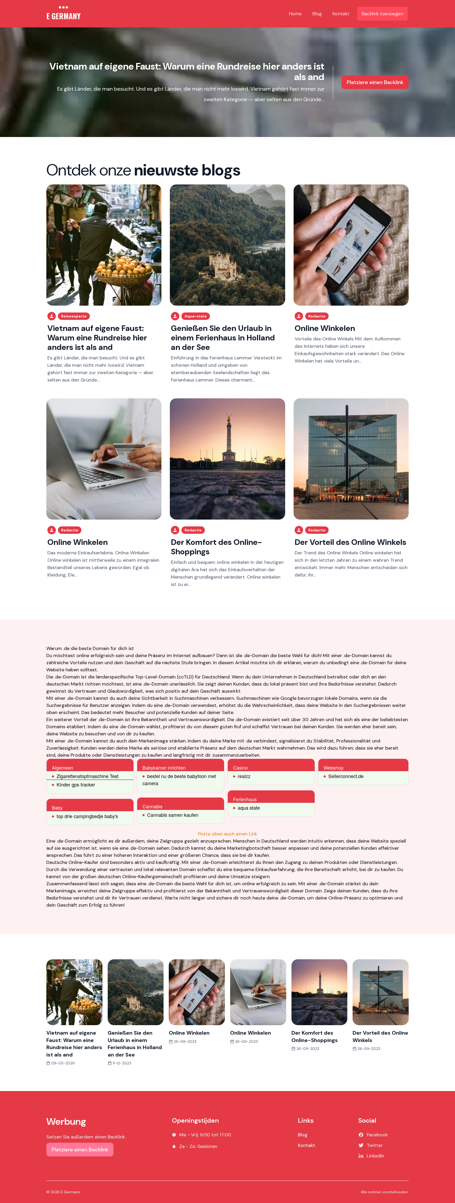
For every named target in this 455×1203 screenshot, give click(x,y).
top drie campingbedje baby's (87, 816)
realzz (244, 775)
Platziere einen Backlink (375, 82)
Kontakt (340, 14)
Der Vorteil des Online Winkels (350, 542)
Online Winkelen (325, 328)
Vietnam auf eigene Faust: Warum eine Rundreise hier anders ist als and (187, 71)
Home (295, 14)
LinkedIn (375, 1156)
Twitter (375, 1145)
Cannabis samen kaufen (172, 814)
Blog (317, 14)
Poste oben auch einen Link (227, 834)
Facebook (377, 1135)
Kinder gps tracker (76, 784)
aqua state (249, 807)
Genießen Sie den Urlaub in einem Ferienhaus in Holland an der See (223, 337)
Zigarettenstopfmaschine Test (87, 775)
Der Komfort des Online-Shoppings (216, 547)
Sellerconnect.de (346, 775)
